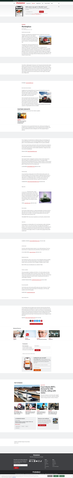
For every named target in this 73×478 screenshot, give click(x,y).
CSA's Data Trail (28, 410)
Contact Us (56, 473)
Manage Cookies (41, 473)
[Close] (72, 476)
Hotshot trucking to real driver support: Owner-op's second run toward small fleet (24, 422)
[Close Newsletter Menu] (58, 6)
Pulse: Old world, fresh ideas (42, 339)
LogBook (14, 339)
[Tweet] (39, 321)
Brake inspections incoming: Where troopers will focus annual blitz (30, 412)
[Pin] (41, 321)
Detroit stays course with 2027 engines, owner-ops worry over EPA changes (52, 412)
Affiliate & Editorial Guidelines (49, 473)
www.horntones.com (31, 292)
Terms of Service (38, 14)
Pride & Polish (16, 410)
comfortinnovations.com (36, 279)
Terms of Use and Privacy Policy (38, 13)
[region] (36, 476)
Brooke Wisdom (24, 28)
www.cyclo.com (32, 252)
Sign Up (16, 467)
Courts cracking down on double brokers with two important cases (41, 412)
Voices (50, 338)
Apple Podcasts (18, 426)
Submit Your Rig (42, 425)
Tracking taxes (27, 339)
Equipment (50, 410)
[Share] (35, 321)
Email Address (37, 345)
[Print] (30, 321)
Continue (37, 350)
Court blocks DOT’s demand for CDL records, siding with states (48, 390)
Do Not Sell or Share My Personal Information (31, 473)
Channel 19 (51, 339)
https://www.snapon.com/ (30, 317)
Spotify (27, 426)
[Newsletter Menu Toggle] (58, 3)
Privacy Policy (33, 14)
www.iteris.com (27, 203)
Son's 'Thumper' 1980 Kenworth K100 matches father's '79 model (18, 412)
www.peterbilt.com (29, 82)
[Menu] (14, 3)
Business (23, 24)
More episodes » (17, 424)
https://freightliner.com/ (32, 151)
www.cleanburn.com (31, 166)
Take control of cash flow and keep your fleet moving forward (21, 122)
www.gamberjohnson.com (34, 240)
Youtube (23, 426)
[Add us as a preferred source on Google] (33, 321)
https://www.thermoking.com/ (33, 181)
